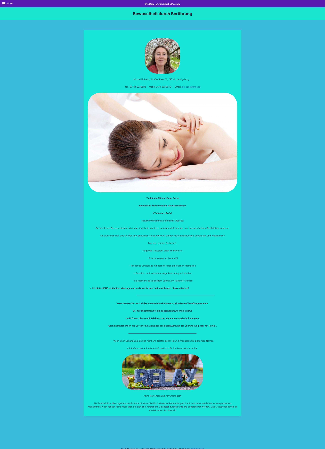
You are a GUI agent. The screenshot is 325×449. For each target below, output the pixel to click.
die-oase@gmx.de (191, 87)
